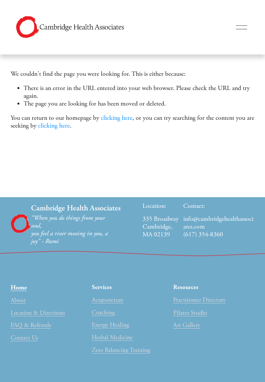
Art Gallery (186, 325)
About (18, 300)
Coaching (103, 313)
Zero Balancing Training (121, 350)
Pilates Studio (190, 313)
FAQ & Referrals (31, 325)
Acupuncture (107, 300)
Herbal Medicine (112, 338)
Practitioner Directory (199, 300)
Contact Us (24, 338)
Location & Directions (38, 313)
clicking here (116, 118)
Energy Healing (110, 325)
